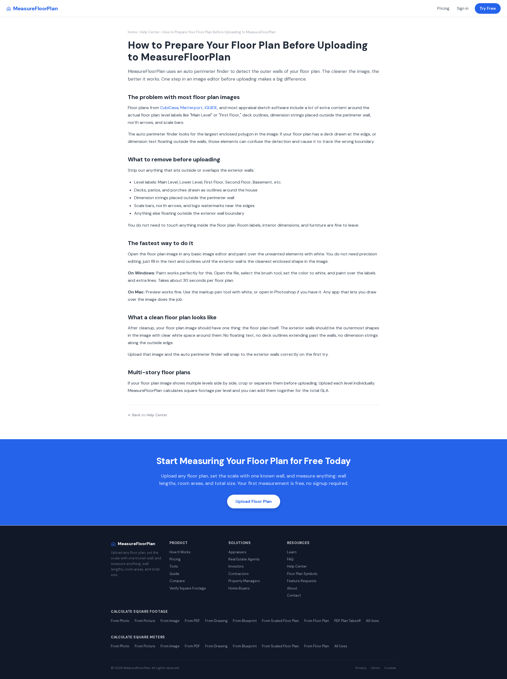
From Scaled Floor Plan (280, 621)
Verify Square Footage (188, 588)
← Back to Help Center (147, 415)
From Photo (120, 621)
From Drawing (216, 621)
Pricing (443, 8)
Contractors (238, 574)
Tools (174, 566)
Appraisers (237, 552)
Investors (236, 566)
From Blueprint (245, 621)
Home (132, 32)
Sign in (462, 8)
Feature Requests (301, 581)
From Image (170, 621)
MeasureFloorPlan (35, 8)
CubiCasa (169, 107)
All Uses (372, 621)
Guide (174, 574)
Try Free (488, 8)
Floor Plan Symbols (302, 574)
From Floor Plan (316, 621)
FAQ (290, 559)
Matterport (191, 107)
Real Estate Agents (244, 559)
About (292, 588)
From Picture (145, 621)
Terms (375, 668)
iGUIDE (211, 107)
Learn (292, 552)
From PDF (192, 621)
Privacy (361, 668)
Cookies (390, 668)
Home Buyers (239, 588)
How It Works (180, 552)
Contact (294, 595)
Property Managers (244, 581)
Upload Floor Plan (254, 501)
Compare (177, 581)
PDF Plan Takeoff (347, 621)
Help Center (150, 32)
